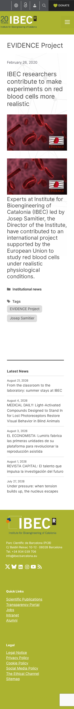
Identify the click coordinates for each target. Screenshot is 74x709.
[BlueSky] (14, 566)
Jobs (10, 610)
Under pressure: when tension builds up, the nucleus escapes (32, 489)
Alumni (11, 620)
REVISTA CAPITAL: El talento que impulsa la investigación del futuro (35, 468)
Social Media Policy (22, 668)
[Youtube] (33, 566)
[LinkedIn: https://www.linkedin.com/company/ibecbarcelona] (20, 566)
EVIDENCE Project (24, 309)
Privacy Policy (17, 658)
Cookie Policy (17, 663)
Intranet (12, 615)
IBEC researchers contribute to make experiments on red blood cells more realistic (35, 88)
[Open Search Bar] (44, 6)
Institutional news (27, 289)
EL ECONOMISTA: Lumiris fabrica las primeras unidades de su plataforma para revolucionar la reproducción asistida (34, 444)
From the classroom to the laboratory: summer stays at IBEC (34, 388)
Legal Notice (16, 653)
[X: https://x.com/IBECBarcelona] (7, 566)
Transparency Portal (22, 605)
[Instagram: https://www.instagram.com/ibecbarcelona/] (26, 566)
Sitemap (13, 679)
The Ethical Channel (22, 674)
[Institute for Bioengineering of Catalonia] (18, 22)
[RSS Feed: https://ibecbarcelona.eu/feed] (39, 566)
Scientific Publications (24, 599)
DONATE (63, 5)
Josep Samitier (22, 318)
